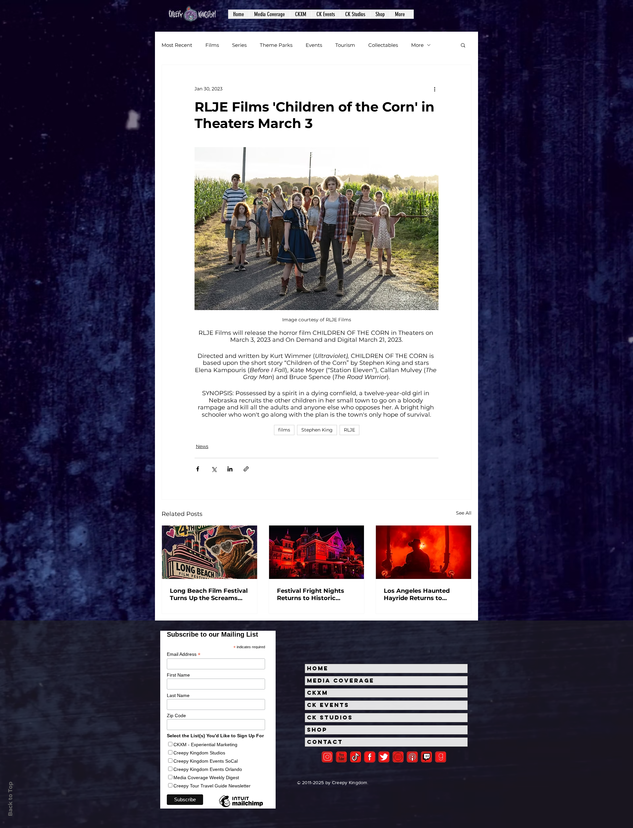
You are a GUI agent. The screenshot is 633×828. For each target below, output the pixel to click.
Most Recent (177, 45)
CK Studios (330, 717)
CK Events (328, 705)
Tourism (345, 45)
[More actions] (434, 89)
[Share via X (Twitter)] (214, 469)
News (202, 446)
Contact (325, 742)
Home (317, 668)
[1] (355, 757)
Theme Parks (276, 45)
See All (463, 513)
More (417, 45)
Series (239, 45)
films (284, 430)
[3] (370, 757)
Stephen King (317, 430)
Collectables (383, 45)
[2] (327, 757)
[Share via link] (246, 469)
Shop (317, 729)
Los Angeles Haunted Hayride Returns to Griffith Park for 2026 (417, 594)
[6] (398, 757)
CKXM (317, 692)
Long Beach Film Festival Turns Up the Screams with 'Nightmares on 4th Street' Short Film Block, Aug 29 (209, 594)
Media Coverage (340, 680)
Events (314, 45)
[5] (341, 757)
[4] (384, 757)
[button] (269, 14)
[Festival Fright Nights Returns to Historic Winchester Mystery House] (316, 552)
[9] (440, 757)
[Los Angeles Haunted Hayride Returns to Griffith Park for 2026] (423, 552)
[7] (412, 757)
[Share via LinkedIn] (230, 469)
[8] (426, 757)
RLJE (349, 430)
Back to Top (10, 798)
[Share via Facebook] (198, 469)
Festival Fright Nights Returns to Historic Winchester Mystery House (310, 594)
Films (212, 45)
